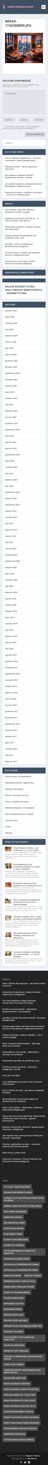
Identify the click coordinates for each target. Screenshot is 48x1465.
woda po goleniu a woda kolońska (21, 1417)
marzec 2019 (10, 642)
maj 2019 (9, 630)
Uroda (7, 826)
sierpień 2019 (11, 611)
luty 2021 (9, 542)
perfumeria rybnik (13, 1309)
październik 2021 (12, 505)
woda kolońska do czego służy (19, 1400)
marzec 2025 (10, 417)
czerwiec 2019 (11, 623)
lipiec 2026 (9, 317)
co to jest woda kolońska (17, 1187)
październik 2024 (12, 429)
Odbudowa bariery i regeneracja (19, 782)
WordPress (32, 1458)
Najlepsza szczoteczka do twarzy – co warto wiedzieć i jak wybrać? (22, 219)
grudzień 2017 (11, 711)
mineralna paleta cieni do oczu (19, 1281)
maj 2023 (9, 473)
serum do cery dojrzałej (16, 1351)
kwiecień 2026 (11, 335)
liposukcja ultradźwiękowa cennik (21, 1264)
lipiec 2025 (9, 392)
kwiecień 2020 (11, 592)
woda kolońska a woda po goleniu (21, 1389)
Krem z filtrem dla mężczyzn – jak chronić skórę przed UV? (23, 984)
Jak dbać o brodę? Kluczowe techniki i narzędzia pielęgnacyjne (23, 1019)
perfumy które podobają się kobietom (22, 1326)
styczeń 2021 (11, 548)
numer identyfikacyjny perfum (19, 1287)
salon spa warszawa (14, 1345)
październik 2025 (12, 373)
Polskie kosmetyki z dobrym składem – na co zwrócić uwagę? (22, 1036)
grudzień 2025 (11, 361)
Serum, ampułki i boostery (17, 801)
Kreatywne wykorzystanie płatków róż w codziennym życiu (27, 884)
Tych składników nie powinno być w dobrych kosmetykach (22, 1083)
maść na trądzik (33, 1275)
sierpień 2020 (11, 567)
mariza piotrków (12, 1275)
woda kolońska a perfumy (17, 1383)
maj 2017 (9, 755)
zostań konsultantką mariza (19, 1439)
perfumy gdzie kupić (13, 1315)
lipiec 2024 (9, 436)
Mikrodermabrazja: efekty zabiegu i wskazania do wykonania (25, 935)
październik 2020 (12, 561)
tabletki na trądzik (14, 1364)
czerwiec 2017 (11, 749)
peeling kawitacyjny (14, 1298)
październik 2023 (12, 454)
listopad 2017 (11, 717)
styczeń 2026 (11, 354)
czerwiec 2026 (11, 323)
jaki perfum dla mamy (14, 1223)
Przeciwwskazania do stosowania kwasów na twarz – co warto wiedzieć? (27, 866)
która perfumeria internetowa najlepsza (19, 1252)
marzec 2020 (10, 598)
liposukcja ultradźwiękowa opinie (21, 1270)
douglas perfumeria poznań (18, 1192)
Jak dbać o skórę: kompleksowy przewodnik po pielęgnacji (19, 245)
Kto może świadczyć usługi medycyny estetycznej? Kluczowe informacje (19, 1001)
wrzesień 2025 (11, 379)
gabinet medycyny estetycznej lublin (22, 1206)
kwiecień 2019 (11, 636)
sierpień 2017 (11, 736)
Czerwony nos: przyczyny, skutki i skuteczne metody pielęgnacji (20, 262)
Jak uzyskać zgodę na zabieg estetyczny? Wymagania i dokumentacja (23, 185)
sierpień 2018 (11, 686)
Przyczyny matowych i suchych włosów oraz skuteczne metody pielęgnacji (22, 1160)
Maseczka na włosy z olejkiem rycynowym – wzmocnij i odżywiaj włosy (23, 193)
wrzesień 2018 (11, 680)
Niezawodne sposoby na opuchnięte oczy (20, 1060)
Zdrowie (8, 833)
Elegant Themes (33, 1456)
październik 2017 (12, 724)
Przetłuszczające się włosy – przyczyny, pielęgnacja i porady (19, 1068)
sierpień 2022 (11, 498)
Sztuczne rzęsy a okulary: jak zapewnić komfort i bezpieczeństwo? (22, 253)
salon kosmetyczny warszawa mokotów (19, 1338)
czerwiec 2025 (11, 398)
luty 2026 (9, 348)
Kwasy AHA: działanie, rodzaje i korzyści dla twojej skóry (23, 228)
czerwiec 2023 (11, 467)
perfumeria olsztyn (14, 1303)
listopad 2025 (11, 367)
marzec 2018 (10, 699)
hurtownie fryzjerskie (15, 1211)
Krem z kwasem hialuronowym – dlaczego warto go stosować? (21, 1044)
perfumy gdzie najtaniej (16, 1320)
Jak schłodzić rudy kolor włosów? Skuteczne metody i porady (19, 210)
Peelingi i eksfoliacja (14, 789)
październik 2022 (12, 492)
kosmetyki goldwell (14, 1245)
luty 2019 (9, 648)
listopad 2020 (11, 555)
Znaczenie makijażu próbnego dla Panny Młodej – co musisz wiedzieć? (26, 954)
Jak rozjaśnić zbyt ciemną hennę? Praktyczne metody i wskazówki (22, 1136)
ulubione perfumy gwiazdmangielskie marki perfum (22, 1371)
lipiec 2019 (9, 617)
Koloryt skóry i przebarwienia (18, 776)
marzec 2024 (10, 442)
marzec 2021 (10, 536)
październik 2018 (12, 674)
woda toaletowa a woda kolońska (21, 1423)
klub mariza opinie (13, 1234)
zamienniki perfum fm (14, 1434)
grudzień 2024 (11, 423)
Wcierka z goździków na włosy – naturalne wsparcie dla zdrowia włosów (21, 1145)
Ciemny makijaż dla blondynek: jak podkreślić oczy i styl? (20, 236)
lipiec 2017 (9, 742)
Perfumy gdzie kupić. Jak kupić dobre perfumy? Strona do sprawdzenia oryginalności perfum (23, 1027)
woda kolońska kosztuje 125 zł (19, 1406)
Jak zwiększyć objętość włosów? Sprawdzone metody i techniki (19, 176)
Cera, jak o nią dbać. (11, 1075)
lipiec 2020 (9, 573)
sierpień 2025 (11, 386)
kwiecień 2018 (11, 692)
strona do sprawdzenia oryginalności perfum (23, 1357)
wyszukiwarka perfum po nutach (20, 1428)
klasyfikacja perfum (13, 1228)
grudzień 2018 (11, 661)
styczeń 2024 (11, 448)
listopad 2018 (11, 667)
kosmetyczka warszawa (16, 1239)
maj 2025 (9, 404)
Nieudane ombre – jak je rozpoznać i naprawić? (21, 167)
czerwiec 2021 (11, 517)
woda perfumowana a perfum (18, 1411)
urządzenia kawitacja (15, 1378)
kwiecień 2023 (11, 479)
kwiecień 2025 (11, 411)
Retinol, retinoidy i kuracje (17, 795)
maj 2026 (9, 329)
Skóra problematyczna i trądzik (19, 814)
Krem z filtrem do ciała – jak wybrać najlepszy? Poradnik (23, 1091)
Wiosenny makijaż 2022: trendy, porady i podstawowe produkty (27, 917)
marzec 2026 (10, 342)
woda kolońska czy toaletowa (19, 1395)
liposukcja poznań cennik (16, 1259)
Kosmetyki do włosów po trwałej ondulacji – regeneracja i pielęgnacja (22, 993)
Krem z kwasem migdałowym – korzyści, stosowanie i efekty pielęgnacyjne (23, 159)
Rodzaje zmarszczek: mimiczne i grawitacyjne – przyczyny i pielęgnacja (23, 1128)
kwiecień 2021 (11, 530)
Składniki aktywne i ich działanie (19, 808)
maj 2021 (9, 523)
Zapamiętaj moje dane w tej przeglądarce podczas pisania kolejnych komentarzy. (21, 127)
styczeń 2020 (11, 605)
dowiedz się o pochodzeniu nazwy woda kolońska (24, 1199)
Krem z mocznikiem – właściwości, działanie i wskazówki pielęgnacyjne (22, 1108)
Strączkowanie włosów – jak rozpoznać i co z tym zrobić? (26, 849)
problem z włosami (13, 1331)
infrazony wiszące (13, 1217)
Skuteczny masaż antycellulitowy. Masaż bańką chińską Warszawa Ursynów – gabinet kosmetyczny (23, 1118)
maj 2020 (9, 586)
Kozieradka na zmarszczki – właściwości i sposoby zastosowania (20, 1053)
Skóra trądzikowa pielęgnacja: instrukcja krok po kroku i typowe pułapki (26, 902)
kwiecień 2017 (11, 761)
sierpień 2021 (11, 511)
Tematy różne (11, 820)
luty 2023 (9, 486)
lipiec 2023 (9, 461)
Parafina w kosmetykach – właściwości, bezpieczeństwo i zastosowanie (19, 1010)
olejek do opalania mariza (17, 1292)
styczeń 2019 (11, 655)
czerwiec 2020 (11, 580)
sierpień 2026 (11, 310)
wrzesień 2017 (11, 730)
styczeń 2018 (11, 705)
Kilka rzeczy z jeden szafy (13, 1152)
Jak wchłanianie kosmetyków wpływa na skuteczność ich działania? (20, 1100)
